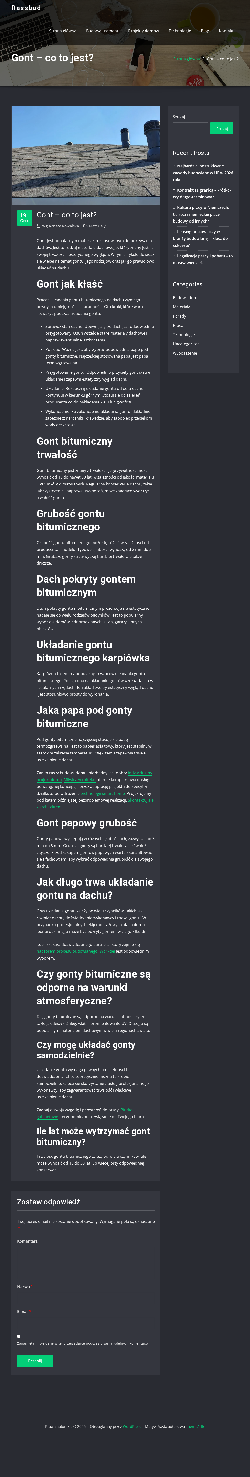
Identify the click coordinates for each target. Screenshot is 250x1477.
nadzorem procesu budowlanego (67, 951)
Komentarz (27, 1241)
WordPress (132, 1426)
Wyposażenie (185, 353)
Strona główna (62, 30)
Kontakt (226, 30)
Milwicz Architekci (80, 779)
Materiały (97, 225)
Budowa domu (186, 297)
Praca (178, 325)
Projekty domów (143, 30)
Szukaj (179, 117)
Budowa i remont (102, 30)
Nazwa (25, 1286)
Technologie (180, 30)
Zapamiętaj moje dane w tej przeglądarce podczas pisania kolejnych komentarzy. (83, 1343)
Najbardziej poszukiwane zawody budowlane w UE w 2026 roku (203, 172)
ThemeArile (195, 1426)
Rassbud (26, 7)
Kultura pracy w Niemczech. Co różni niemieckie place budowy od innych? (201, 214)
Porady (179, 316)
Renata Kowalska (60, 225)
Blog (205, 30)
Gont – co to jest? (223, 59)
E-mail (24, 1311)
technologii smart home (103, 793)
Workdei (107, 951)
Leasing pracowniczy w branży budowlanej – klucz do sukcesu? (200, 238)
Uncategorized (186, 344)
